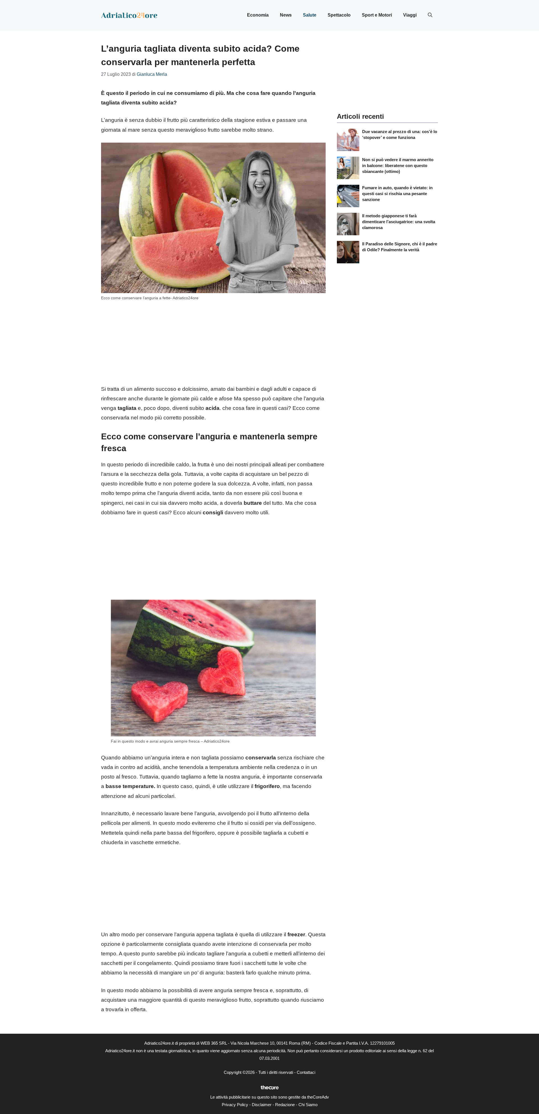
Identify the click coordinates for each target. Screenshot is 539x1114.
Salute (309, 15)
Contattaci (306, 1072)
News (286, 15)
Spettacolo (339, 15)
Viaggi (410, 15)
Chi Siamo (308, 1104)
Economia (258, 15)
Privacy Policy (235, 1104)
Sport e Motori (377, 15)
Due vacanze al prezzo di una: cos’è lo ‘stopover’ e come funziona (399, 134)
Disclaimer (261, 1104)
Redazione (285, 1104)
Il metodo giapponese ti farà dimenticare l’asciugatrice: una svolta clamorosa (398, 221)
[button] (430, 15)
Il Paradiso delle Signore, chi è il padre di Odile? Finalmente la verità (399, 246)
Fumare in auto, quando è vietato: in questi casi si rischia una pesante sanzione (397, 193)
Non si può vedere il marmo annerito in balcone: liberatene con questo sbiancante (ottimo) (397, 165)
